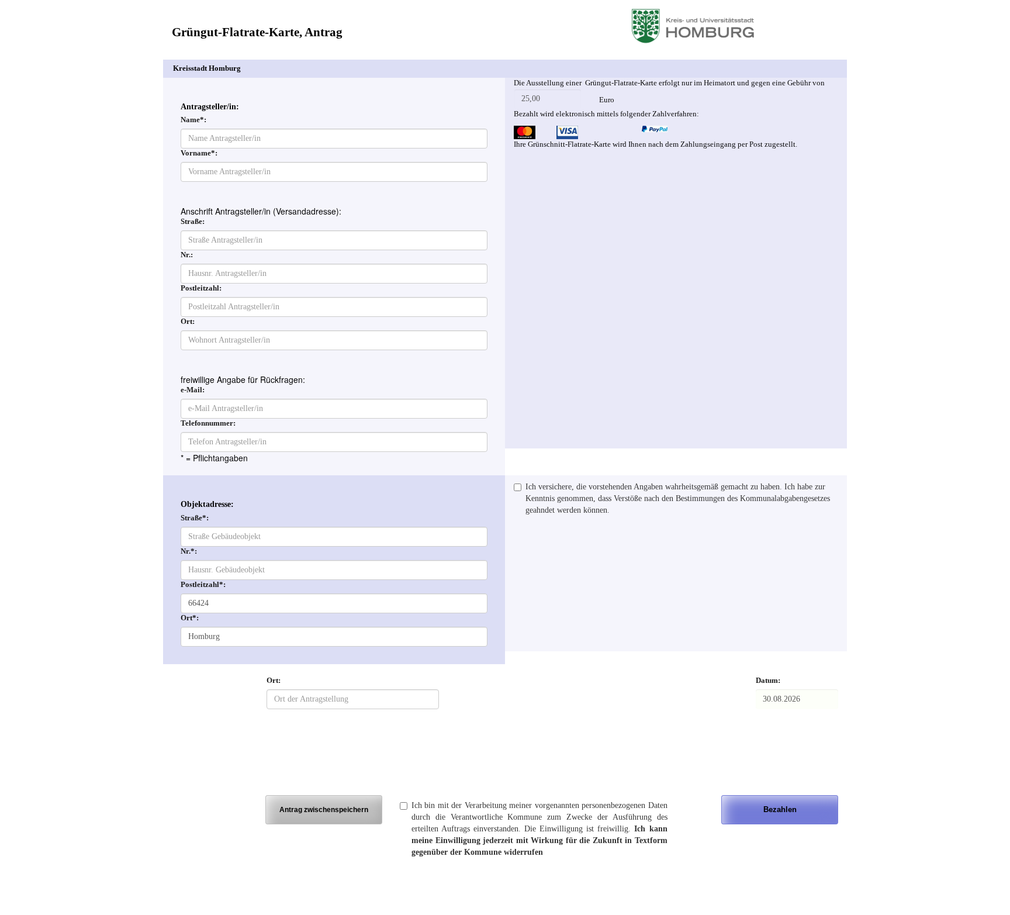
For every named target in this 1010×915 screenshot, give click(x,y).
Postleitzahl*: (203, 585)
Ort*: (190, 618)
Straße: (193, 221)
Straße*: (195, 518)
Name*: (193, 120)
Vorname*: (199, 153)
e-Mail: (193, 390)
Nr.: (187, 255)
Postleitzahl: (201, 288)
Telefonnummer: (208, 423)
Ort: (188, 321)
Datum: (768, 680)
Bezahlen (780, 809)
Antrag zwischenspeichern (323, 809)
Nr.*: (189, 551)
